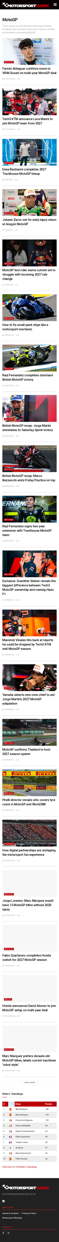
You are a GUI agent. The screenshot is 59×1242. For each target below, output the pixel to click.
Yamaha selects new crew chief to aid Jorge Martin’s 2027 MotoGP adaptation (28, 699)
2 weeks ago (9, 335)
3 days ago (8, 180)
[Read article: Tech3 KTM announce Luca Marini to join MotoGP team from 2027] (29, 101)
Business (9, 844)
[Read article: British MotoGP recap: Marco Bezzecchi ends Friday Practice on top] (29, 458)
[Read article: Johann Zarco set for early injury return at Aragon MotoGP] (29, 202)
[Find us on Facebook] (3, 1233)
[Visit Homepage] (26, 4)
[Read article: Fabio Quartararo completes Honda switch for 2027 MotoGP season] (29, 938)
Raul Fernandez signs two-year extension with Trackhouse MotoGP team (27, 530)
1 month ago (9, 860)
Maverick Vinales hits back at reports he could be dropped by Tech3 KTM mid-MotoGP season (27, 644)
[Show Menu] (55, 4)
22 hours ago (10, 79)
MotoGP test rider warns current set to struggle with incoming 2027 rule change (29, 274)
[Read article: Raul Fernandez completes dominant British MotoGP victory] (29, 358)
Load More (29, 1083)
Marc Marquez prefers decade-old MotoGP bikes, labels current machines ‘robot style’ (29, 1060)
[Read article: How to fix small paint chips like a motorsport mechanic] (29, 307)
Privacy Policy (29, 1213)
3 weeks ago (9, 385)
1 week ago (9, 285)
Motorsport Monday (12, 1218)
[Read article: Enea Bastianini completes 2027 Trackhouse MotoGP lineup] (29, 152)
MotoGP (9, 62)
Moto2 (8, 999)
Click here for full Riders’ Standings (19, 1167)
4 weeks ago (9, 709)
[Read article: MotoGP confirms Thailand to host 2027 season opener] (29, 732)
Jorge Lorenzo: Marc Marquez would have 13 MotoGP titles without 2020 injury (27, 905)
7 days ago (8, 230)
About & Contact (10, 1213)
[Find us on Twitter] (8, 1233)
